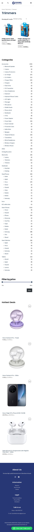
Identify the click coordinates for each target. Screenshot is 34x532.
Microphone (8, 104)
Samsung (7, 198)
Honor (6, 184)
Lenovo (7, 267)
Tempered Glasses (10, 134)
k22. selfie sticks (6, 204)
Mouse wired (8, 110)
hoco (3, 201)
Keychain (7, 168)
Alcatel (6, 259)
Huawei (7, 187)
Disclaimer (17, 501)
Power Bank (8, 121)
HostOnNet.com (23, 524)
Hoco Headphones (10, 91)
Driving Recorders (7, 152)
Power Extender (9, 123)
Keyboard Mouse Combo (11, 96)
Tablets (4, 256)
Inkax (6, 190)
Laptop (7, 157)
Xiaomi (6, 237)
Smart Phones (5, 207)
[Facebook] (18, 477)
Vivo (6, 234)
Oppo (6, 223)
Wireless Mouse (9, 145)
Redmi (6, 229)
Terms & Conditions (17, 498)
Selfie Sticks (8, 129)
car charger (8, 74)
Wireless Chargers (10, 143)
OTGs (6, 115)
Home (3, 9)
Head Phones (5, 174)
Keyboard (7, 93)
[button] (8, 3)
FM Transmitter (9, 88)
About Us (17, 485)
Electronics (5, 155)
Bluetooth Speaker (10, 66)
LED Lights (8, 99)
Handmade (5, 166)
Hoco (6, 182)
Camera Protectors (10, 72)
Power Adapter (9, 118)
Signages (7, 132)
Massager (7, 102)
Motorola (7, 218)
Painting (7, 171)
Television (7, 160)
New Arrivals (17, 487)
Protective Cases (9, 126)
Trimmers (7, 162)
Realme (7, 193)
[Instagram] (15, 477)
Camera (7, 69)
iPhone (6, 215)
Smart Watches (6, 240)
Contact (17, 489)
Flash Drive (8, 85)
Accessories (5, 64)
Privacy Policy (17, 500)
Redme (6, 195)
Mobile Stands (8, 107)
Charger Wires (9, 80)
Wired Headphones (10, 140)
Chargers (7, 83)
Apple (6, 179)
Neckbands (8, 113)
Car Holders (8, 77)
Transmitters (8, 137)
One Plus (7, 221)
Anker (3, 148)
